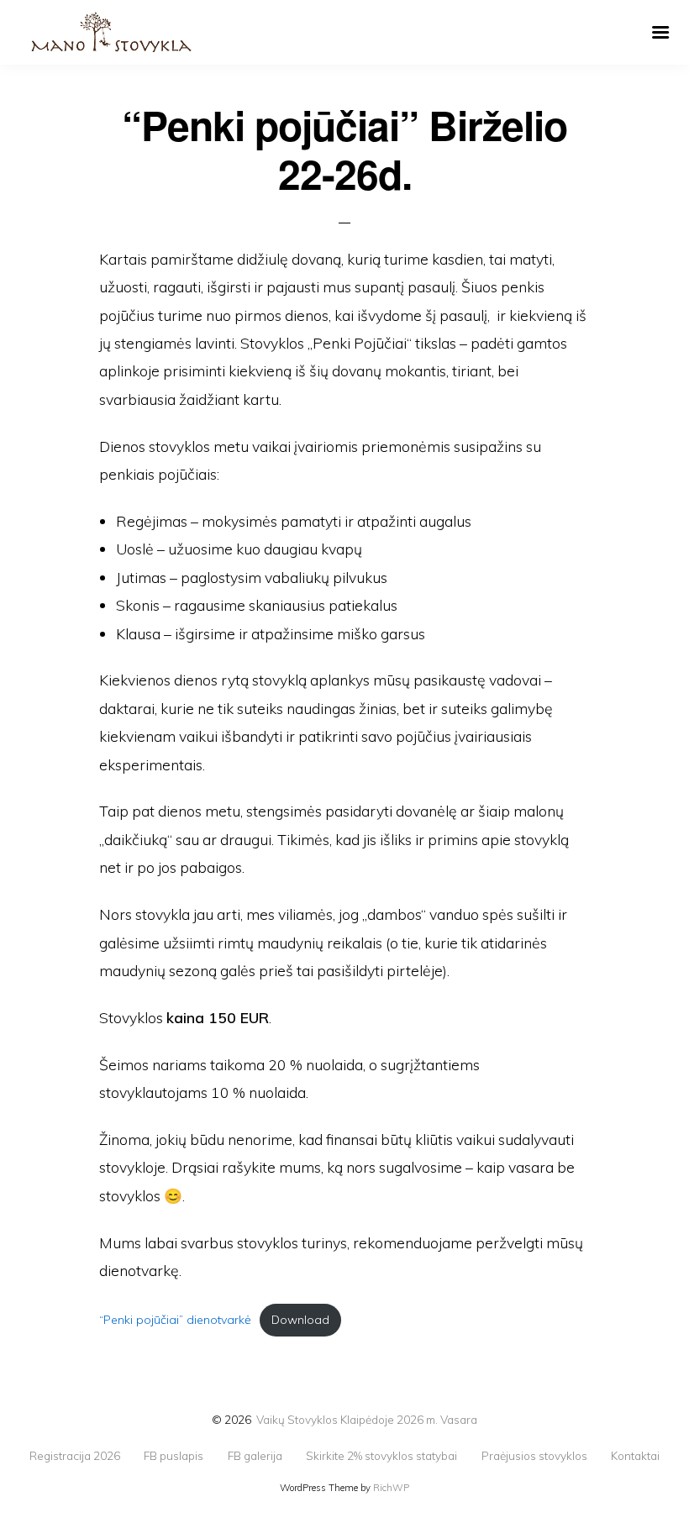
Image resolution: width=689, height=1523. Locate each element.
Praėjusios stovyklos (534, 1456)
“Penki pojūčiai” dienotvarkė (175, 1319)
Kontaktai (635, 1456)
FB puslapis (173, 1456)
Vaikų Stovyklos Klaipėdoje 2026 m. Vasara (366, 1419)
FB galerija (255, 1456)
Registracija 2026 (74, 1456)
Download (300, 1319)
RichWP (391, 1488)
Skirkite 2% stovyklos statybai (381, 1456)
